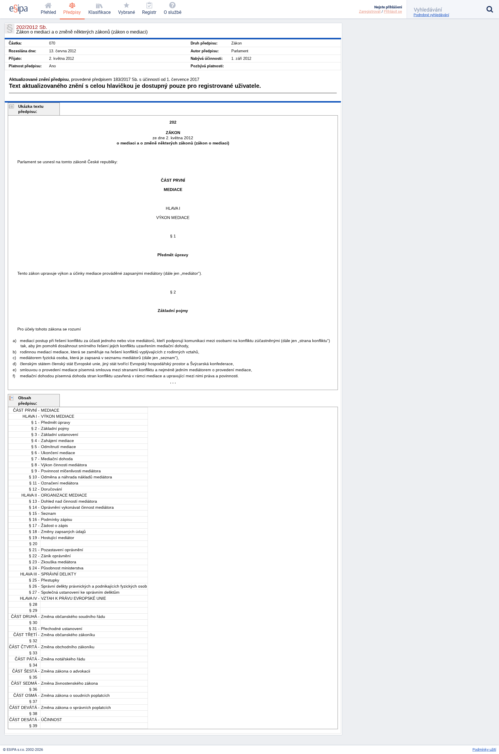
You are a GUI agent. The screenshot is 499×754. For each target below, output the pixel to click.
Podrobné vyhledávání (431, 15)
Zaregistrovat (370, 11)
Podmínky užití (484, 749)
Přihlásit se (393, 11)
